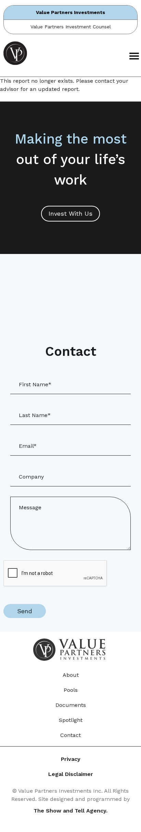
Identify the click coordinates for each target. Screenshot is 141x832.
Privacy (70, 759)
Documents (70, 705)
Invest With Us (70, 213)
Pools (71, 690)
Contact (70, 735)
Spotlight (70, 720)
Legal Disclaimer (70, 774)
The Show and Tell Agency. (70, 810)
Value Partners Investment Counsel (70, 26)
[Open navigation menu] (132, 56)
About (71, 675)
